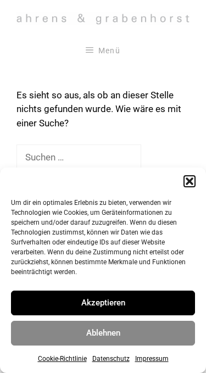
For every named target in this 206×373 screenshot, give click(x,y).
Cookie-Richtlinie (62, 359)
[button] (189, 181)
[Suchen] (159, 157)
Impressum (152, 359)
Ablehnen (103, 333)
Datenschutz (111, 359)
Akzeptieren (103, 303)
